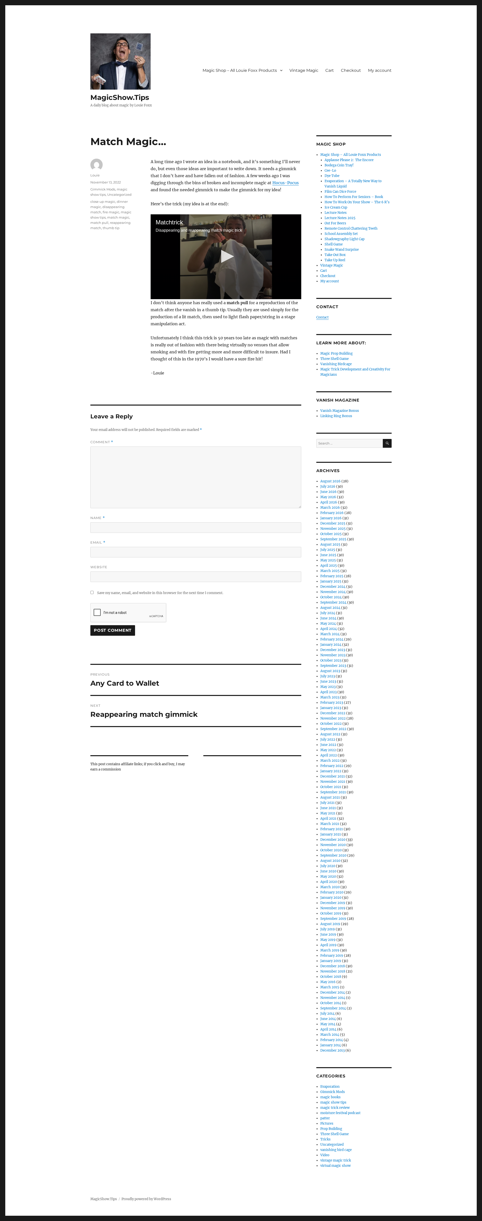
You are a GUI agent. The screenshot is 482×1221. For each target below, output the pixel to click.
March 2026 (330, 507)
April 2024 (328, 629)
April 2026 (328, 502)
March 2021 (329, 824)
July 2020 (327, 866)
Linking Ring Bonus (336, 416)
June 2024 (328, 618)
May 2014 (327, 1024)
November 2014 (332, 998)
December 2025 (332, 523)
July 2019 (327, 929)
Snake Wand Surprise (342, 249)
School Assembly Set (341, 234)
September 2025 (333, 539)
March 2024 (330, 634)
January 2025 (330, 581)
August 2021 (330, 797)
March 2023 (329, 697)
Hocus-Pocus (285, 182)
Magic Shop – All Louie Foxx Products (240, 70)
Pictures (326, 1123)
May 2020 (328, 876)
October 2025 (331, 534)
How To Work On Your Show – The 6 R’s (357, 202)
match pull (99, 223)
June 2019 (328, 934)
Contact (322, 317)
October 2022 (331, 724)
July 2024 (327, 613)
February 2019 (331, 955)
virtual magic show (335, 1166)
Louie (95, 175)
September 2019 (333, 919)
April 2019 (328, 945)
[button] (226, 256)
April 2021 (328, 818)
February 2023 (331, 702)
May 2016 (328, 982)
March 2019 (329, 950)
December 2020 (332, 840)
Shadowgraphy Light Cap (345, 239)
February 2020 (331, 892)
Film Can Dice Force (340, 191)
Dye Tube (332, 176)
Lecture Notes (336, 213)
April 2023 (328, 692)
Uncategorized (119, 194)
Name (97, 518)
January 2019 (330, 961)
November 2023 (332, 655)
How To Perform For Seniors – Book (354, 197)
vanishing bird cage (336, 1150)
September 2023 (333, 666)
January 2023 (330, 708)
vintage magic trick (335, 1160)
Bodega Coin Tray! (339, 165)
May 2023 (328, 687)
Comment (101, 442)
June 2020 (328, 871)
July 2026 (327, 486)
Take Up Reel (335, 260)
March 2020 (330, 887)
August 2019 (330, 924)
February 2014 (331, 1040)
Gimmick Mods (102, 189)
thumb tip (111, 228)
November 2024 (333, 592)
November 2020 (333, 845)
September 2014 (333, 1008)
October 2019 (330, 913)
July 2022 (327, 739)
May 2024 (328, 623)
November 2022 (333, 718)
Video (324, 1155)
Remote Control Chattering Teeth (351, 228)
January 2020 (330, 897)
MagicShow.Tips (119, 97)
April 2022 (328, 755)
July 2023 (327, 676)
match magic (118, 217)
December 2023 (332, 650)
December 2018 (332, 966)
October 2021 (330, 787)
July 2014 (327, 1013)
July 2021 (327, 803)
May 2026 (328, 497)
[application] (226, 256)
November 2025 (333, 529)
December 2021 (332, 776)
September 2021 (333, 792)
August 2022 (330, 734)
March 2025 (330, 571)
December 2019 (332, 903)
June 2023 (328, 681)
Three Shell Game (334, 359)
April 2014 (328, 1029)
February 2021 (331, 829)
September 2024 (333, 602)
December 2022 (332, 713)
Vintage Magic (303, 70)
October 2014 (330, 1003)
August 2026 (330, 481)
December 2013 (332, 1050)
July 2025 (327, 550)
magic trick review (335, 1108)
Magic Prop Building (336, 353)
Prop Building (331, 1129)
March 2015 (329, 987)
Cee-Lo (330, 170)
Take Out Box (335, 255)
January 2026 (331, 518)
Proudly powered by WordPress (146, 1199)
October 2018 (330, 977)
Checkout (351, 70)
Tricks (325, 1139)
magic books (330, 1097)
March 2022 (330, 760)
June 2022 (328, 745)
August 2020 (330, 861)
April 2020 (328, 882)
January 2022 (330, 771)
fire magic (111, 212)
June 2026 (328, 492)
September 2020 (333, 855)
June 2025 (328, 555)
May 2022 (328, 750)
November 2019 (332, 908)
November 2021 (332, 782)
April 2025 (328, 565)
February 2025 (331, 576)
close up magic (102, 202)
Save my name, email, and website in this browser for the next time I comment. (160, 593)
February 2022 (331, 766)
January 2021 (330, 834)
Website (98, 567)
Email (97, 542)
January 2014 (330, 1045)
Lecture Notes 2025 (340, 218)
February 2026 (332, 513)
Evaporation (330, 1086)
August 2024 (330, 608)
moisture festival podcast (340, 1113)
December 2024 (332, 587)
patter (325, 1118)
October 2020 (331, 850)
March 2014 (329, 1035)
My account (380, 70)
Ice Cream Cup (336, 207)
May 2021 (327, 813)
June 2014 (328, 1019)
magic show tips (333, 1102)
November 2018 (332, 971)
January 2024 (330, 644)
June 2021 (328, 808)
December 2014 (332, 992)
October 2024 (331, 597)
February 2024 (331, 639)
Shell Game (334, 244)
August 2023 (330, 671)
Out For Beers (335, 223)
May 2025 (328, 560)
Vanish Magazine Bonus (339, 411)
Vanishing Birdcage (336, 364)
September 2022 (333, 729)
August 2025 (330, 544)
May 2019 (328, 940)
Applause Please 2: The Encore (349, 160)
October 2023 (330, 660)
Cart (329, 70)
